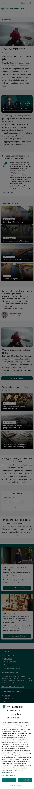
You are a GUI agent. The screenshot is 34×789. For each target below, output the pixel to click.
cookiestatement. (8, 772)
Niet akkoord (25, 780)
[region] (17, 746)
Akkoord (9, 780)
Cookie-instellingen (17, 785)
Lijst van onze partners (8, 775)
